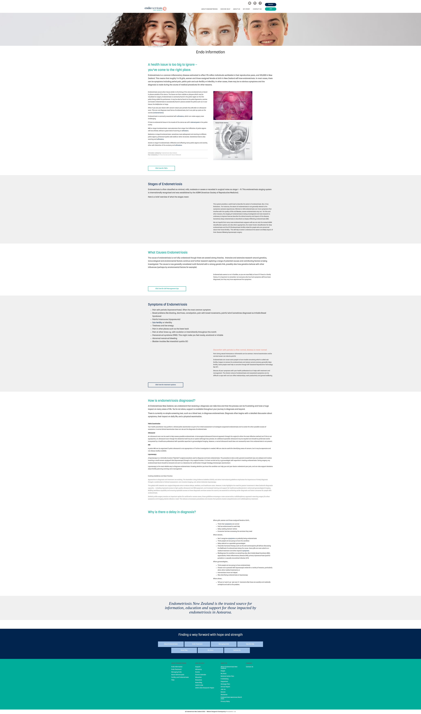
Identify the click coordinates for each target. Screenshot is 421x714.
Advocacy (198, 669)
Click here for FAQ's (161, 168)
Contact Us (257, 9)
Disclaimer (224, 695)
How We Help (225, 9)
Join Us (223, 689)
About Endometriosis (209, 9)
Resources (198, 680)
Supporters (224, 681)
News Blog (198, 682)
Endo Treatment (176, 669)
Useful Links (199, 685)
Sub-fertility (157, 323)
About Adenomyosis (177, 675)
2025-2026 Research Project (204, 688)
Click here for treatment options (165, 385)
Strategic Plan (225, 684)
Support (198, 667)
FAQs (172, 680)
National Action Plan (227, 676)
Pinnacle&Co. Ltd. (231, 711)
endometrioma (158, 113)
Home (150, 47)
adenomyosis (195, 122)
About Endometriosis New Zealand (229, 667)
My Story (246, 9)
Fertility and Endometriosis (180, 677)
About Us (236, 9)
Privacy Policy (225, 701)
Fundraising (224, 679)
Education (198, 677)
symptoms (228, 524)
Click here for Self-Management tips (167, 289)
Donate (223, 692)
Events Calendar (200, 675)
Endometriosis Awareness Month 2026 (231, 698)
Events (197, 672)
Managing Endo (176, 672)
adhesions (180, 116)
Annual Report (225, 687)
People (223, 671)
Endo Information (176, 667)
